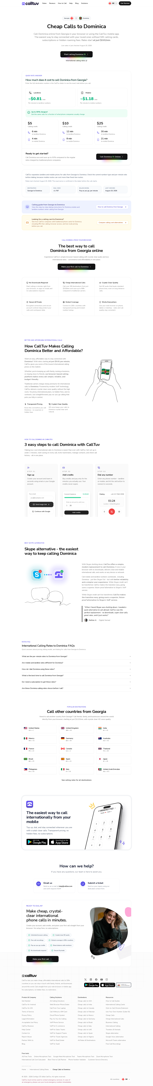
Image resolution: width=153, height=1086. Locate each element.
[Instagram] (107, 979)
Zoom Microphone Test (104, 1056)
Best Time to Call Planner (57, 1060)
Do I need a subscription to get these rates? (39, 682)
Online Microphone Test (42, 1056)
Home (24, 1069)
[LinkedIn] (90, 979)
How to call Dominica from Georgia (110, 207)
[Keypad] (119, 511)
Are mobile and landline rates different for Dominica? (42, 663)
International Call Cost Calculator (34, 1060)
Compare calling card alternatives (111, 222)
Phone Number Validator (77, 1060)
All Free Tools (27, 1056)
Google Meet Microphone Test (64, 1056)
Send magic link (41, 504)
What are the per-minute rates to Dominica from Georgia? (44, 656)
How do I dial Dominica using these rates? (38, 669)
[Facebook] (96, 979)
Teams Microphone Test (85, 1056)
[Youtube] (101, 979)
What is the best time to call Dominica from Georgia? (43, 675)
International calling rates (75, 60)
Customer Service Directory (98, 1060)
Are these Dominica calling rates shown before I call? (42, 688)
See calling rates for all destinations (77, 780)
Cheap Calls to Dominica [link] (61, 1069)
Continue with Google (41, 511)
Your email (32, 494)
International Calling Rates (39, 1069)
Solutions (84, 3)
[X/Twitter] (85, 979)
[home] (30, 3)
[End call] (112, 512)
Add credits (76, 512)
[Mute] (104, 511)
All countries (114, 1079)
